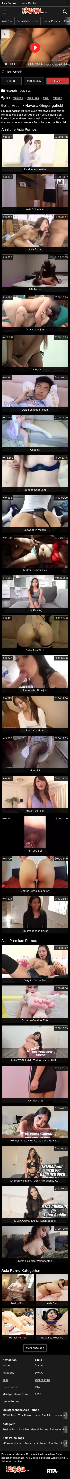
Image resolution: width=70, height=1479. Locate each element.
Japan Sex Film (43, 1415)
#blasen (42, 1443)
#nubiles (53, 1443)
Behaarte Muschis (27, 21)
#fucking (18, 97)
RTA (37, 1387)
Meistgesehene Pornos (17, 1394)
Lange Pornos (11, 1401)
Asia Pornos (9, 3)
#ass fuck (33, 97)
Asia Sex (7, 21)
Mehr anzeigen (35, 1347)
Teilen (59, 81)
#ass (46, 97)
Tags (5, 1379)
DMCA (39, 1372)
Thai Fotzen (25, 1415)
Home (6, 1365)
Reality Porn (10, 1429)
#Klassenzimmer (13, 1443)
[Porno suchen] (4, 12)
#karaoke (29, 1443)
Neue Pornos (10, 1387)
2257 (38, 1394)
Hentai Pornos (51, 21)
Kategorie (8, 1372)
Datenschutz (42, 1379)
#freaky (57, 97)
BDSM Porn (9, 1415)
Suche (39, 1365)
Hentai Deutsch (29, 3)
